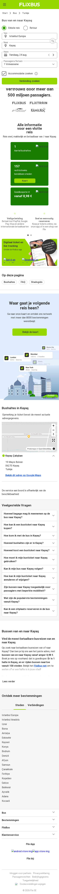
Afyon (5, 760)
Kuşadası (6, 778)
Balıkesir (6, 787)
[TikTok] (32, 865)
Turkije (25, 13)
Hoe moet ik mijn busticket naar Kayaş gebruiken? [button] (26, 559)
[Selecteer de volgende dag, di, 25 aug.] (53, 55)
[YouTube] (29, 865)
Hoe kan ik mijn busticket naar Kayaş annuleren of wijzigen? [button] (25, 578)
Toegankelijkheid (30, 880)
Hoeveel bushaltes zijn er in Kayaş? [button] (24, 543)
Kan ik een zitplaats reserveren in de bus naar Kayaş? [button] (27, 611)
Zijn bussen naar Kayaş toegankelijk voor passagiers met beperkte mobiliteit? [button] (27, 589)
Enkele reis (14, 27)
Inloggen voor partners (20, 873)
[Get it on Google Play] (21, 851)
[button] (29, 36)
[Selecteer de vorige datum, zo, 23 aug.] (49, 55)
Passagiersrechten (21, 877)
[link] (29, 346)
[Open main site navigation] (4, 4)
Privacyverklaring (41, 873)
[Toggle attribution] (54, 449)
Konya (5, 746)
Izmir (4, 724)
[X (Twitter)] (31, 865)
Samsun (6, 764)
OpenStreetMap (44, 448)
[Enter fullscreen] (53, 440)
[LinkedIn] (30, 865)
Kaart (25, 181)
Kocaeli (6, 800)
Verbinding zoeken (29, 81)
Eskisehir (6, 737)
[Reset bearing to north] (53, 434)
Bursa (5, 728)
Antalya (6, 733)
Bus (15, 13)
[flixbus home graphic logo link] (29, 4)
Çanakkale (7, 769)
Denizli (5, 755)
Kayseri (6, 742)
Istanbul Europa (10, 715)
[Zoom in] (53, 425)
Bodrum (6, 751)
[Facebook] (28, 865)
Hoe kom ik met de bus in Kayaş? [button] (22, 535)
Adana (5, 796)
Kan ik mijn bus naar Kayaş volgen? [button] (23, 568)
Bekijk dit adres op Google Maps (23, 475)
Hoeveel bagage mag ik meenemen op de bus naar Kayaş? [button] (27, 515)
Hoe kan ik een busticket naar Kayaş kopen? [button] (24, 526)
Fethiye (6, 773)
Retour (33, 27)
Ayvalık (5, 791)
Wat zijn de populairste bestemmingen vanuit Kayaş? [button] (25, 600)
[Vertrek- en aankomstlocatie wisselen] (52, 41)
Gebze (5, 782)
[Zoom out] (53, 430)
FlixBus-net (40, 665)
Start (5, 13)
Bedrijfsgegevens (40, 877)
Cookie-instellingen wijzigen (33, 884)
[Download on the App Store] (40, 851)
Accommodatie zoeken (20, 73)
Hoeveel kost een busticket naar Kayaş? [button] (26, 550)
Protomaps (31, 448)
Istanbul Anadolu (11, 719)
